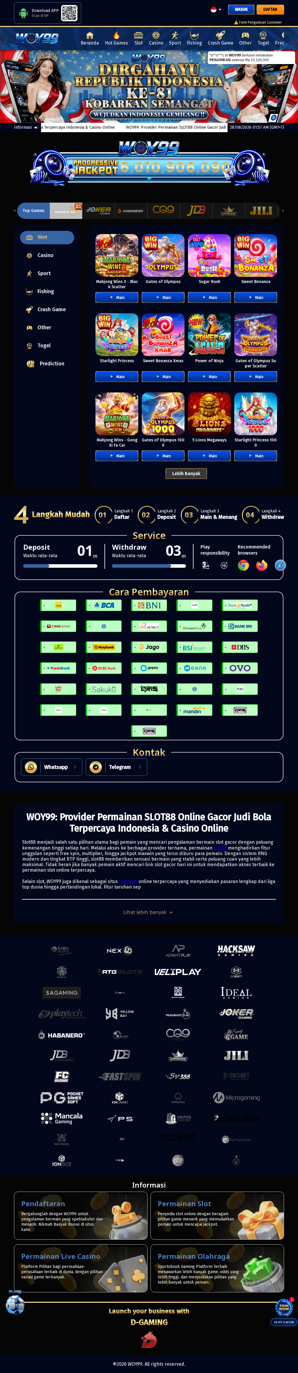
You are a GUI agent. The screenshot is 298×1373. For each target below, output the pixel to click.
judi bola (128, 881)
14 (158, 120)
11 (146, 120)
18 (174, 120)
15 (162, 120)
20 (182, 120)
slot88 (220, 848)
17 (170, 120)
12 (150, 120)
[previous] (15, 86)
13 (154, 120)
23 (195, 120)
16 (166, 120)
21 (186, 120)
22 (190, 120)
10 (142, 120)
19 (178, 120)
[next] (283, 86)
